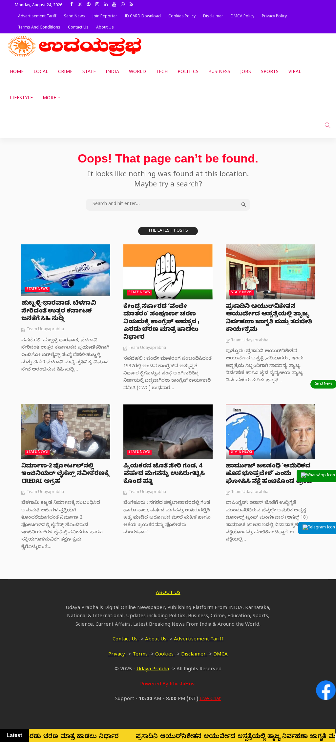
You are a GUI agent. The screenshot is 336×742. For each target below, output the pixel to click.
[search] (327, 125)
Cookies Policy (182, 16)
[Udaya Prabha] (75, 46)
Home (17, 72)
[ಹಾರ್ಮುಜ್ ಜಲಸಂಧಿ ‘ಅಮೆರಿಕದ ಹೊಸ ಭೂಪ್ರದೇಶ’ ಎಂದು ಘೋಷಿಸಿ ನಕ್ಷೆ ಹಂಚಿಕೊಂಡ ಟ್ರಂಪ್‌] (270, 431)
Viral (294, 72)
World (137, 72)
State (89, 72)
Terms (141, 655)
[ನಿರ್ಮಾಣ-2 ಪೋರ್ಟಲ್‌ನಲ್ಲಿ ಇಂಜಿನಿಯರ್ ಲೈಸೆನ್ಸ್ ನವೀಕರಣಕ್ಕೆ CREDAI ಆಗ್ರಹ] (65, 431)
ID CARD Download (143, 16)
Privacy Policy (274, 16)
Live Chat (210, 699)
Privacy (117, 655)
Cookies (165, 655)
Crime (65, 72)
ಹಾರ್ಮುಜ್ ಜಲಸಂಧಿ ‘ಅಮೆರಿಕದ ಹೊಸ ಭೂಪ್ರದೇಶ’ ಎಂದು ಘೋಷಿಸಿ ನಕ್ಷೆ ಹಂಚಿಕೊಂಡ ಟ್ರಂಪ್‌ (270, 474)
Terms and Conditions (39, 27)
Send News (74, 16)
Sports (270, 72)
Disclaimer (213, 16)
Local (40, 72)
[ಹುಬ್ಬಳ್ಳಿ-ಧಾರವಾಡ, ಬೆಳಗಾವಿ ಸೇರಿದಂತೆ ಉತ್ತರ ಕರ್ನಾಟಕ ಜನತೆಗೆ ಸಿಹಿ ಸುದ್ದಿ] (65, 270)
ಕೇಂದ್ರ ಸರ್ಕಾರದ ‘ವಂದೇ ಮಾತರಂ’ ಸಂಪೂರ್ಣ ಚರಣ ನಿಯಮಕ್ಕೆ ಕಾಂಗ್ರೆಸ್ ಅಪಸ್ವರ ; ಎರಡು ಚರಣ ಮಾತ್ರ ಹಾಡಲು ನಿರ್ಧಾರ (161, 322)
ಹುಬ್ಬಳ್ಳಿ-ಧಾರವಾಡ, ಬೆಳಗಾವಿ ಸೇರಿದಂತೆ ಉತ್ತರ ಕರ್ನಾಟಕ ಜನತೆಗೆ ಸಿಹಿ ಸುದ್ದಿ (58, 311)
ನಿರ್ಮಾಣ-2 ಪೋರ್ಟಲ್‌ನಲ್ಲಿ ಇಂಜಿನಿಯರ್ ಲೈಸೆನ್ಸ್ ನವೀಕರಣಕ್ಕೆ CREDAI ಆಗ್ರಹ (65, 474)
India (112, 72)
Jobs (245, 72)
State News (37, 289)
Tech (162, 72)
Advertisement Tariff (37, 16)
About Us (105, 27)
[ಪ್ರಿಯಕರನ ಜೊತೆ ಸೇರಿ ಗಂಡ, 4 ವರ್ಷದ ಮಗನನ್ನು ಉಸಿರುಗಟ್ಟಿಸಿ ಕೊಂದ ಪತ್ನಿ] (167, 431)
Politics (188, 72)
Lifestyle (21, 99)
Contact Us (78, 27)
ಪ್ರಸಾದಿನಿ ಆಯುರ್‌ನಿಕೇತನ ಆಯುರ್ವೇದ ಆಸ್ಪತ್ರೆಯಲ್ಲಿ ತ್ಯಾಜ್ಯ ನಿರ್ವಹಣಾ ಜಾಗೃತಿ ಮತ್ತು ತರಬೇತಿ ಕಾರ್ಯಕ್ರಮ (269, 318)
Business (219, 72)
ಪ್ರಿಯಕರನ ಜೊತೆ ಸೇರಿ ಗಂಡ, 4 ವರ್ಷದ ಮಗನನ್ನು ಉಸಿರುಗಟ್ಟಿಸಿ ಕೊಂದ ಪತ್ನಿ (163, 474)
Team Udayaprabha (45, 329)
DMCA (220, 655)
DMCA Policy (242, 16)
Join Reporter (105, 16)
